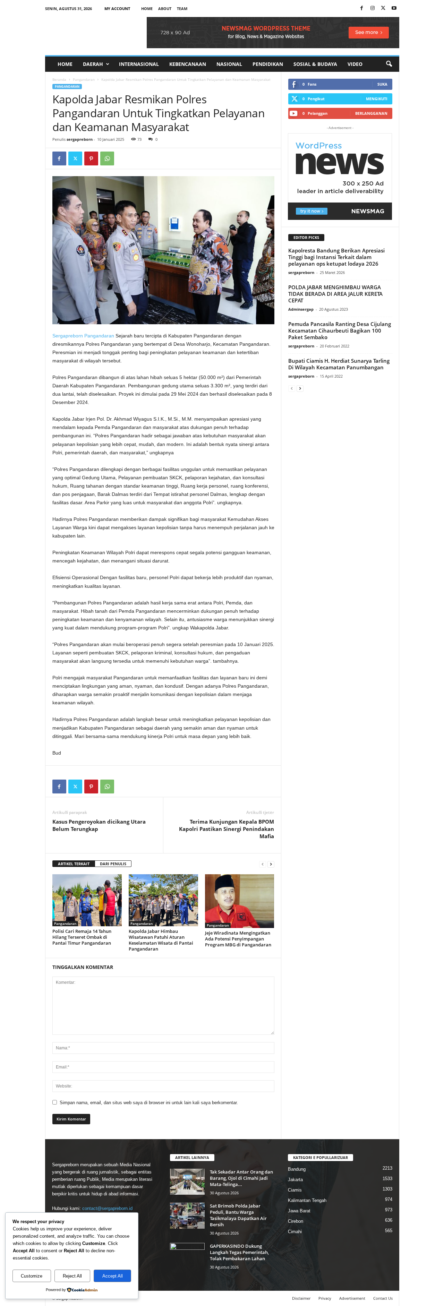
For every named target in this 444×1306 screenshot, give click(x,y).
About (164, 8)
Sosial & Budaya (315, 64)
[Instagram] (372, 8)
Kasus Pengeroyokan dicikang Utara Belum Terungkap (99, 825)
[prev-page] (262, 864)
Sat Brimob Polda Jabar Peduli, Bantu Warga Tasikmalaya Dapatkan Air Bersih (238, 1215)
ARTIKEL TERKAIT (73, 863)
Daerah (93, 64)
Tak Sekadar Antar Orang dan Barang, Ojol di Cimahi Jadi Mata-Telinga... (241, 1178)
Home (147, 8)
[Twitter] (75, 158)
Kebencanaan (187, 64)
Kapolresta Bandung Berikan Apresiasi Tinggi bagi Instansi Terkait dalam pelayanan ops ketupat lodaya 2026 (336, 257)
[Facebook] (362, 8)
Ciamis (295, 1190)
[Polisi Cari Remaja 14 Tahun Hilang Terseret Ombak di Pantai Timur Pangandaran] (87, 900)
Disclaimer (301, 1298)
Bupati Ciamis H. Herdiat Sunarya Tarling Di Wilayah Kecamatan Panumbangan (339, 364)
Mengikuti (376, 98)
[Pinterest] (91, 158)
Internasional (139, 64)
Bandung (297, 1169)
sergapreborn (80, 139)
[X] (383, 8)
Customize (31, 1276)
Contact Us (383, 1298)
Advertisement (352, 1298)
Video (355, 64)
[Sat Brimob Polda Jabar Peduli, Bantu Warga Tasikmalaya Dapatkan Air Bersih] (187, 1216)
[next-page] (270, 864)
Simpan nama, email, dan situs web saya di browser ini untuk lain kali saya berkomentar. (149, 1102)
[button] (388, 64)
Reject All (72, 1276)
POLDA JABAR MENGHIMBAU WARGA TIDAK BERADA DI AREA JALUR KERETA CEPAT (335, 294)
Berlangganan (371, 113)
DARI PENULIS (113, 863)
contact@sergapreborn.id (107, 1208)
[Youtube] (394, 8)
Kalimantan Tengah (307, 1200)
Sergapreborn (67, 335)
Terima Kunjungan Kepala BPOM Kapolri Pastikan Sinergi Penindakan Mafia (226, 829)
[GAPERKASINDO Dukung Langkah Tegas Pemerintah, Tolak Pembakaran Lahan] (187, 1256)
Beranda (59, 79)
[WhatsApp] (107, 158)
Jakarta (295, 1179)
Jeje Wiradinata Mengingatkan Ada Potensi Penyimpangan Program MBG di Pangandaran (238, 939)
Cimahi (295, 1231)
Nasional (229, 64)
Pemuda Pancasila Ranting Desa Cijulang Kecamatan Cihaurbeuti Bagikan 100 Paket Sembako (339, 330)
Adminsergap (301, 309)
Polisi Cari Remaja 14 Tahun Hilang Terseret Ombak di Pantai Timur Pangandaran (81, 937)
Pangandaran (84, 79)
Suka (382, 84)
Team (182, 8)
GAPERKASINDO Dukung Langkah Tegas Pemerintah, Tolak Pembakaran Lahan (239, 1252)
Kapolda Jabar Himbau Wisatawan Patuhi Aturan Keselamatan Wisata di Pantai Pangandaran (161, 940)
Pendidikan (268, 64)
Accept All (112, 1276)
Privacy (324, 1298)
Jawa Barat (299, 1210)
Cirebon (295, 1221)
